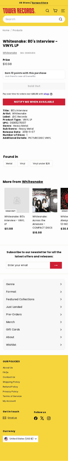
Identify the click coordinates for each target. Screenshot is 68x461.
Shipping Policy (11, 382)
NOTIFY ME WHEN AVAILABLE (34, 102)
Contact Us (9, 377)
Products (18, 30)
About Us (8, 367)
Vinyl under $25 (41, 163)
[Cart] (55, 11)
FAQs (5, 372)
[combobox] (34, 19)
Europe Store (40, 2)
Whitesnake (10, 52)
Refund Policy (10, 386)
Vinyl (22, 163)
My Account (9, 401)
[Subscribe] (56, 265)
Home (6, 30)
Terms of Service (12, 396)
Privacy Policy (10, 391)
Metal (9, 163)
